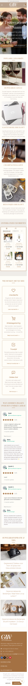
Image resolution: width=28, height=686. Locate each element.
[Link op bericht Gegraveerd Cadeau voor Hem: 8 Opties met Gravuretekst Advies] (13, 552)
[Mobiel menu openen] (2, 5)
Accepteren (17, 683)
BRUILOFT (20, 127)
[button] (6, 240)
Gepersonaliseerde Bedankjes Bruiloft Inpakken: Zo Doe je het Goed (13, 621)
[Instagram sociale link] (7, 657)
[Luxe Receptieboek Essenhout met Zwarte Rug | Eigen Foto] (19, 256)
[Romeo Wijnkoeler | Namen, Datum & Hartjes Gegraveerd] (8, 238)
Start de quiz (12, 391)
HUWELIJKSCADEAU (13, 88)
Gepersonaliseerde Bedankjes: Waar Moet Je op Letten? (13, 593)
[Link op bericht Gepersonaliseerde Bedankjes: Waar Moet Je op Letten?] (13, 580)
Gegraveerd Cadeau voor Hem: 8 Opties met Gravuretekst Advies (13, 565)
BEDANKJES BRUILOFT (13, 204)
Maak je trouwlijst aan (12, 363)
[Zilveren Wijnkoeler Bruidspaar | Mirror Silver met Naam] (8, 256)
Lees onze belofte (12, 309)
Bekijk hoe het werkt (12, 335)
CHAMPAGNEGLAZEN (13, 165)
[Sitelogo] (13, 5)
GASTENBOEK (8, 127)
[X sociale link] (4, 657)
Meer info (8, 683)
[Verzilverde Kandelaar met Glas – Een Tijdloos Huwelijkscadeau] (19, 238)
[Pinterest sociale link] (10, 657)
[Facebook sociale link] (2, 657)
